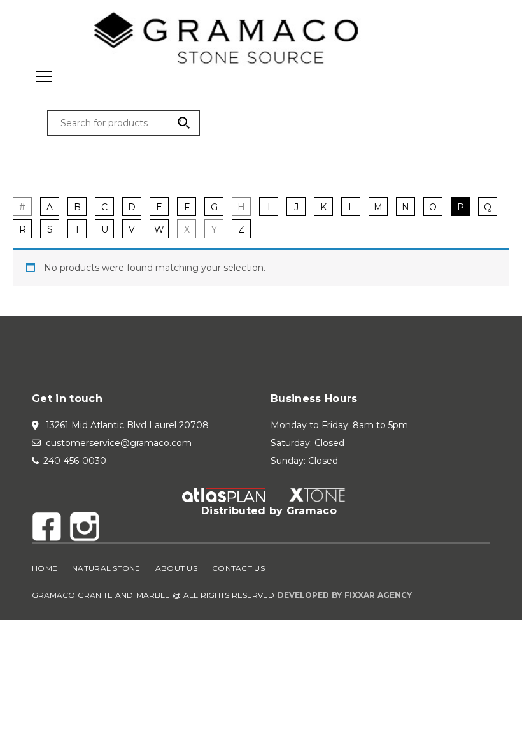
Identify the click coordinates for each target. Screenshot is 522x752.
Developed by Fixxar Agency (345, 595)
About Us (176, 568)
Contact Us (238, 568)
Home (44, 568)
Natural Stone (106, 568)
